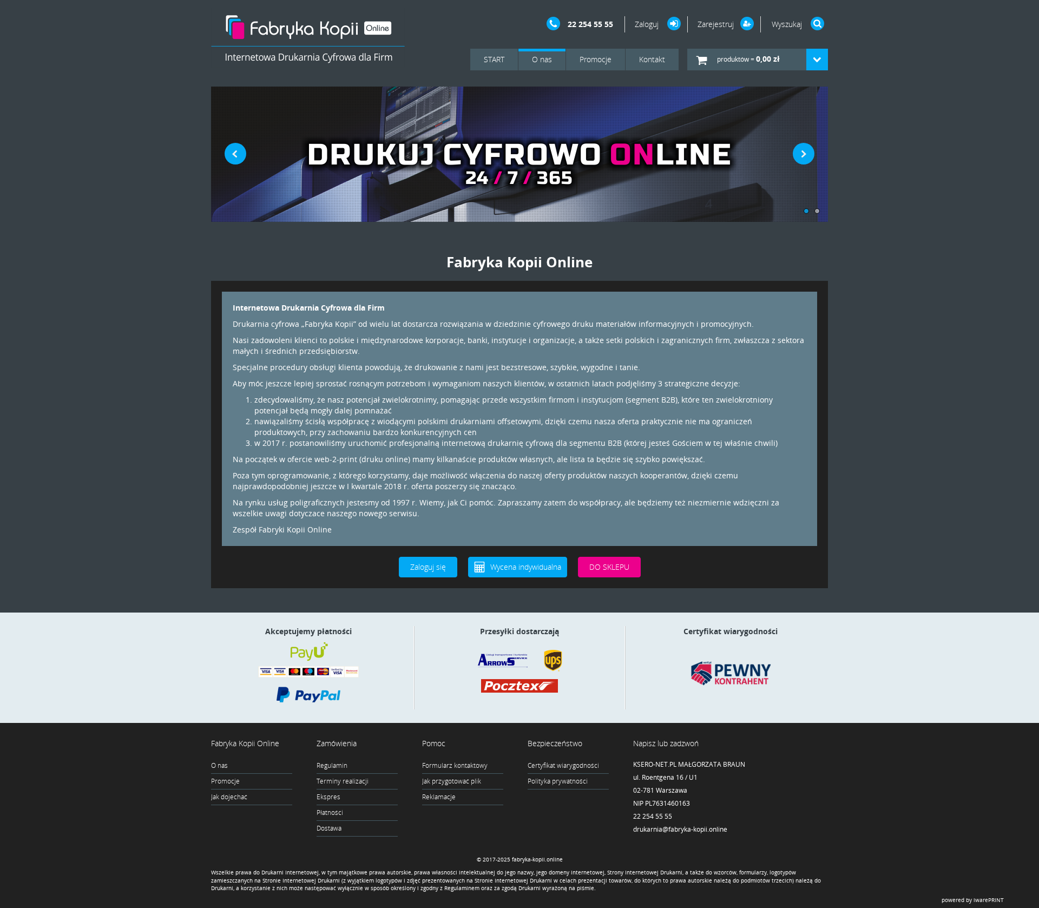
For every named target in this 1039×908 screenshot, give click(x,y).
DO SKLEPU (609, 567)
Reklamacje (439, 796)
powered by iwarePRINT (973, 900)
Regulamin (332, 765)
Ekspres (328, 796)
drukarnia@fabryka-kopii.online (680, 829)
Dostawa (329, 828)
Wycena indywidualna (525, 567)
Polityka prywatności (558, 781)
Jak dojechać (229, 796)
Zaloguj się (428, 567)
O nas (542, 59)
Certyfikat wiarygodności (563, 765)
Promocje (595, 59)
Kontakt (652, 59)
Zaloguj (648, 24)
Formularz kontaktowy (455, 765)
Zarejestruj (716, 24)
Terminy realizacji (343, 781)
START (494, 59)
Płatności (330, 812)
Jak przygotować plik (451, 781)
